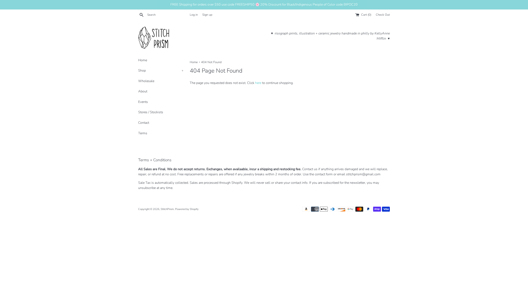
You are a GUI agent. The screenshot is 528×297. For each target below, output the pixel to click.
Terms (142, 133)
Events (143, 102)
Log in (194, 15)
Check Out (383, 15)
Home (142, 60)
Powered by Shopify (187, 209)
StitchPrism (167, 209)
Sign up (207, 15)
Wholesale (146, 81)
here (258, 83)
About (142, 91)
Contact (143, 122)
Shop (161, 70)
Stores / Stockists (150, 112)
